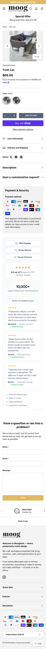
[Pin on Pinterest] (21, 157)
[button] (42, 8)
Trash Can (12, 27)
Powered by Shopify (23, 643)
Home (5, 27)
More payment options (23, 129)
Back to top (23, 521)
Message (6, 470)
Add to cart (31, 115)
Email (5, 459)
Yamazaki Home (9, 65)
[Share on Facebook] (16, 157)
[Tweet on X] (11, 157)
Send (23, 498)
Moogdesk (11, 643)
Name (5, 447)
